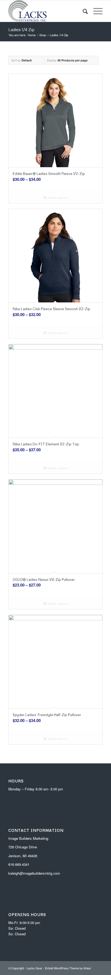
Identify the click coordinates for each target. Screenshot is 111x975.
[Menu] (95, 11)
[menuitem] (82, 11)
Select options (57, 198)
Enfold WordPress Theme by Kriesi (68, 968)
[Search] (82, 11)
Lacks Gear (34, 968)
